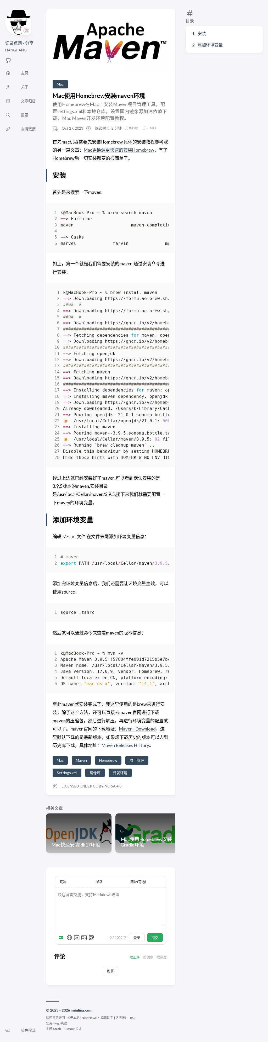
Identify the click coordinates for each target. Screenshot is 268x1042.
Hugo (56, 1023)
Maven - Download (137, 729)
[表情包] (77, 937)
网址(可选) (138, 882)
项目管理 (137, 760)
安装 (202, 33)
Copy (160, 213)
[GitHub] (8, 62)
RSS (132, 1018)
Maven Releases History (125, 745)
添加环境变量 (210, 44)
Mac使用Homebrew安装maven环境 (99, 95)
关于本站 (73, 1018)
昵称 (63, 882)
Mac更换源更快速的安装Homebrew (119, 150)
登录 (136, 937)
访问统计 (121, 1018)
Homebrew (108, 760)
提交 (155, 937)
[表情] (69, 937)
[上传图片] (84, 937)
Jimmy (70, 1029)
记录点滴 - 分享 (19, 42)
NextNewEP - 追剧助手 (97, 1018)
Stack (57, 1029)
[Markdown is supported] (62, 937)
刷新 (110, 971)
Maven (81, 760)
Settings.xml (67, 772)
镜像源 (95, 772)
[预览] (91, 937)
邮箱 (99, 882)
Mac (60, 84)
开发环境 (120, 772)
